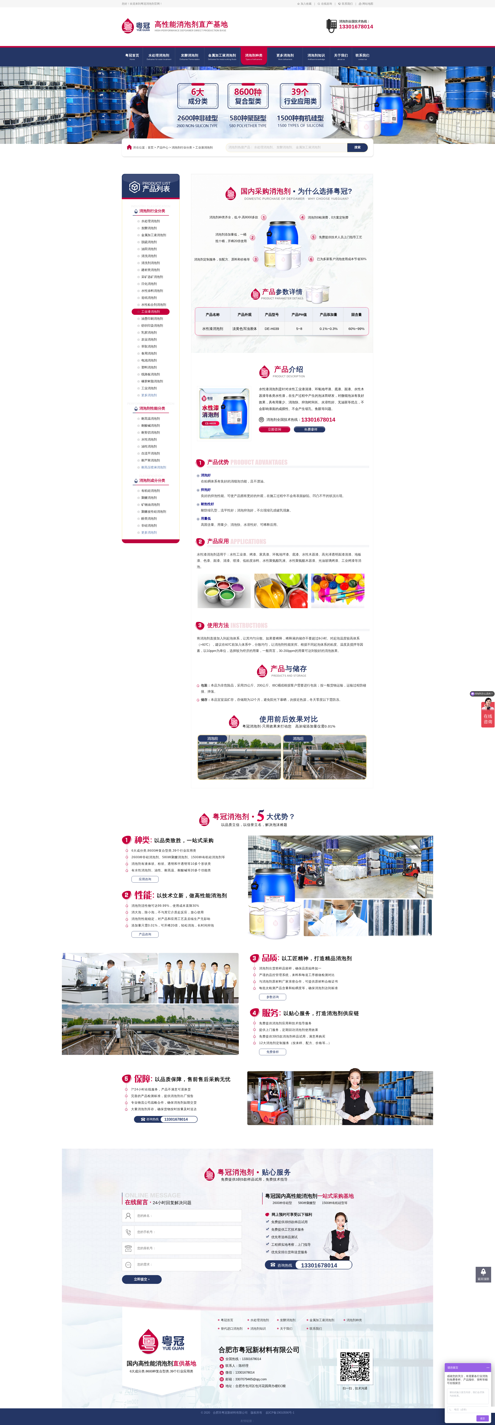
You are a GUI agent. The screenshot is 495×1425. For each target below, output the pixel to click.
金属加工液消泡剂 (322, 1320)
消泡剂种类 (354, 1320)
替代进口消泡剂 (231, 1328)
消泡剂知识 (258, 1328)
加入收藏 (306, 3)
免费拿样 (272, 1052)
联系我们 (347, 3)
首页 (151, 147)
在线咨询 (326, 3)
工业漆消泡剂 (204, 147)
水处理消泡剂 (259, 1320)
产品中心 (162, 147)
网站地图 (367, 3)
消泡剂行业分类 (182, 147)
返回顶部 (483, 1279)
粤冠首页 (227, 1320)
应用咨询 (145, 879)
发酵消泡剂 (287, 1320)
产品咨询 (145, 934)
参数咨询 (272, 997)
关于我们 (286, 1328)
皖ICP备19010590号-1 (280, 1412)
